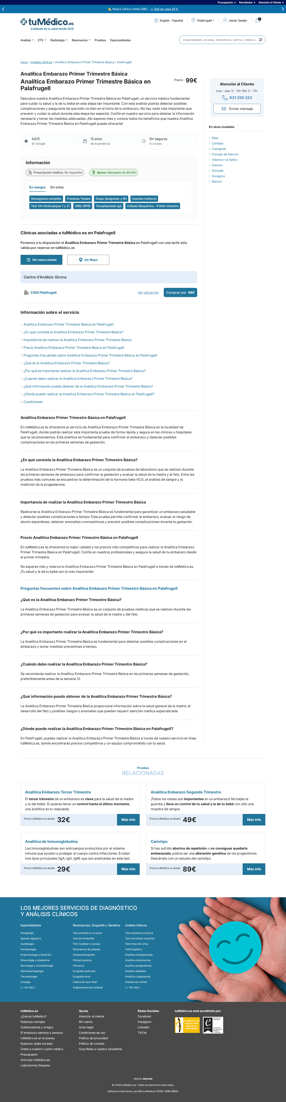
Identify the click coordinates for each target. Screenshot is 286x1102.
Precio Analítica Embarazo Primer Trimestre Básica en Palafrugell (73, 347)
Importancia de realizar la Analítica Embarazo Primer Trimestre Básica (77, 340)
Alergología (27, 933)
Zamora (217, 165)
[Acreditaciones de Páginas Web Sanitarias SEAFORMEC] (187, 1025)
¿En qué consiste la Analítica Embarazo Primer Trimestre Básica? (73, 332)
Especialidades (120, 40)
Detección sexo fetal (85, 982)
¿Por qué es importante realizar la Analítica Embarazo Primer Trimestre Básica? (84, 371)
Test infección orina (136, 943)
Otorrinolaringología (32, 971)
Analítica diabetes (135, 971)
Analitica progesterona (138, 965)
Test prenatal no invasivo (87, 933)
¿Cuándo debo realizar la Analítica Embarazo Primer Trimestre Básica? (78, 378)
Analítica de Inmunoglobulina (51, 841)
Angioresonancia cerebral (88, 987)
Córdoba (217, 143)
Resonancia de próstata (86, 949)
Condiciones (33, 402)
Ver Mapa (91, 259)
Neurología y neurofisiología (37, 965)
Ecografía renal (81, 976)
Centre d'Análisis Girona (45, 277)
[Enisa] (213, 1025)
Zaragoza (218, 176)
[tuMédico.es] (47, 21)
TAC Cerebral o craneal (86, 943)
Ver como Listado (44, 259)
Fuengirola (219, 149)
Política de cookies (91, 1043)
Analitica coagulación (138, 976)
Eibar (215, 138)
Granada (217, 170)
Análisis (26, 40)
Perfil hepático (133, 949)
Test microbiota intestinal (140, 938)
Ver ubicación (148, 292)
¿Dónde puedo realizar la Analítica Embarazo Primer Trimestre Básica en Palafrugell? (89, 394)
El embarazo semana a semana (42, 1032)
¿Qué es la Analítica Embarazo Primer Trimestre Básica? (66, 363)
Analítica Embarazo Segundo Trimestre (186, 792)
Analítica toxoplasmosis (139, 954)
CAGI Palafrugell (44, 292)
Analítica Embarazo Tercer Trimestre (58, 792)
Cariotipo (159, 841)
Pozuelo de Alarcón (225, 154)
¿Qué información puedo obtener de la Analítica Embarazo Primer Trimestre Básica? (88, 386)
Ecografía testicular (84, 971)
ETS (40, 40)
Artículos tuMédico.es (35, 1060)
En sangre (37, 187)
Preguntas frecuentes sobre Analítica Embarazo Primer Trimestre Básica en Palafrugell (90, 355)
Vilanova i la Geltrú (224, 159)
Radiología (57, 40)
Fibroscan (78, 965)
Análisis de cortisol (136, 982)
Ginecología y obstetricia (35, 960)
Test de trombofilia (83, 938)
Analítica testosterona (138, 960)
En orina (57, 187)
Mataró (217, 181)
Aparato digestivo (31, 938)
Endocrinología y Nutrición (36, 954)
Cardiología (27, 943)
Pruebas (100, 40)
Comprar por (180, 292)
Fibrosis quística (82, 960)
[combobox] (222, 40)
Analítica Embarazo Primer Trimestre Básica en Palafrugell (68, 324)
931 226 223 (240, 97)
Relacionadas (143, 771)
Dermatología (28, 949)
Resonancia (80, 40)
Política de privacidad (93, 1038)
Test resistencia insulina (139, 933)
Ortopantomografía (84, 954)
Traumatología (29, 976)
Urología (25, 982)
